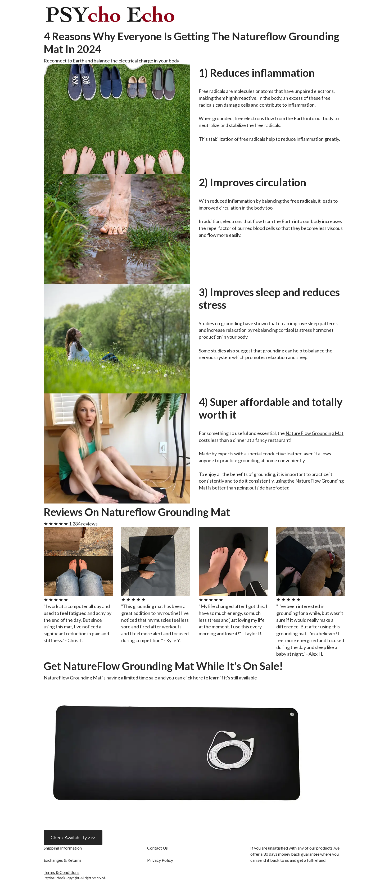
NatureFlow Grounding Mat (314, 433)
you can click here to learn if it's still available (211, 678)
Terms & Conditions (61, 872)
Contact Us (157, 847)
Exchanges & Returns (63, 860)
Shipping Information (63, 847)
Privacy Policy (160, 860)
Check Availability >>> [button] (73, 837)
